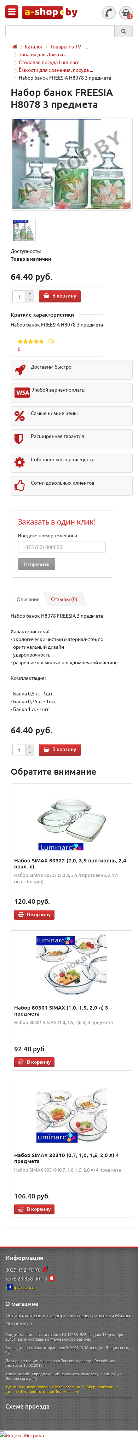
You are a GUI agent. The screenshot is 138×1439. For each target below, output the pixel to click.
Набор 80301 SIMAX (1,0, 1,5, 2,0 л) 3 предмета (61, 1010)
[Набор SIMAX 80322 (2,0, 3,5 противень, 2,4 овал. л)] (71, 818)
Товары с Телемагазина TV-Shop (66, 1386)
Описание (28, 599)
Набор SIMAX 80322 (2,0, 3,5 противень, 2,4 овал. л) (70, 863)
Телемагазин (67, 1391)
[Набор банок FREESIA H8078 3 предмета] (72, 164)
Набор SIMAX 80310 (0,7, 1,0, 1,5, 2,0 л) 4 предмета (66, 1158)
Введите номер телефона (47, 535)
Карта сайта (22, 1287)
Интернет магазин (37, 1391)
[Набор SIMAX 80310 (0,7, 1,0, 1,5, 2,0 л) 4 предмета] (71, 1113)
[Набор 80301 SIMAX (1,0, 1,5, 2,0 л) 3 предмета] (71, 966)
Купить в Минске (20, 1386)
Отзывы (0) (64, 599)
